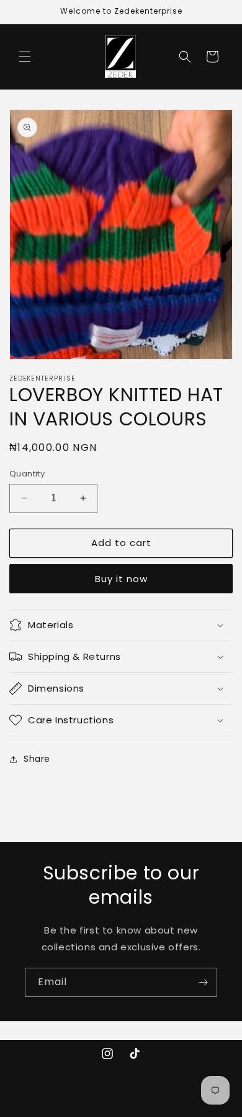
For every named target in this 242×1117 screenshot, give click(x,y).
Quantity (27, 474)
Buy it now (121, 578)
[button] (24, 56)
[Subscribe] (203, 982)
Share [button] (37, 759)
